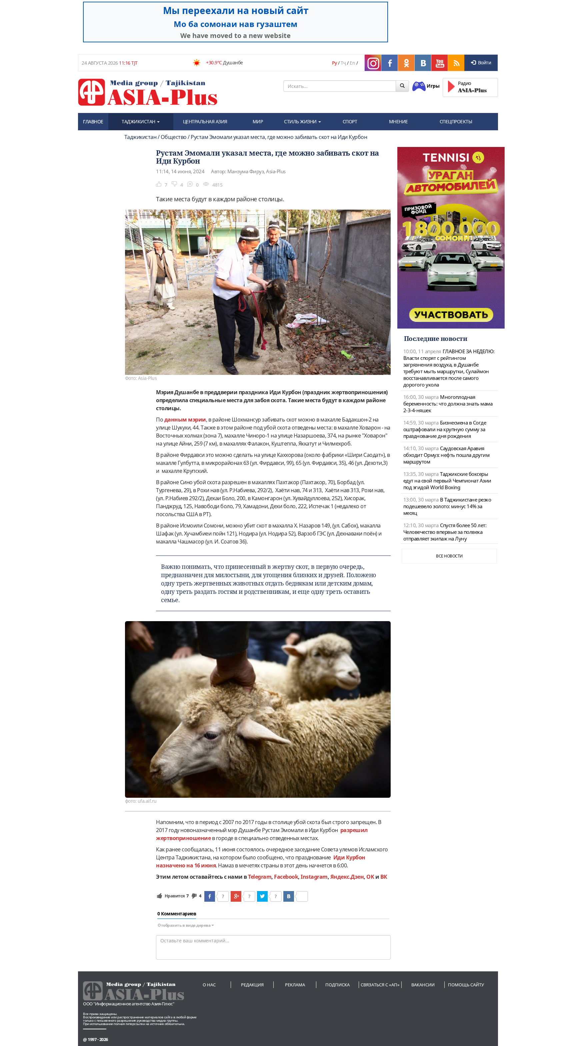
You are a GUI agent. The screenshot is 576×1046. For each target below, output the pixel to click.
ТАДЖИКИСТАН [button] (139, 121)
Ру (334, 63)
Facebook (286, 876)
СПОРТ (350, 121)
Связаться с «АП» (380, 985)
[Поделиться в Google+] (236, 896)
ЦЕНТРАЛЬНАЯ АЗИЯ (205, 121)
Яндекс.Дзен (347, 876)
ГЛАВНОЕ (93, 121)
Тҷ (343, 63)
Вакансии (423, 985)
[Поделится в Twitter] (262, 896)
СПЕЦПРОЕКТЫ (456, 121)
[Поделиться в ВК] (288, 896)
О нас (209, 985)
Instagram (314, 876)
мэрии (197, 419)
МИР (258, 121)
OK (370, 876)
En (352, 63)
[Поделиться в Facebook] (209, 896)
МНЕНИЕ (398, 121)
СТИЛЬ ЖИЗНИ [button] (301, 121)
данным (176, 419)
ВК (383, 876)
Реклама (295, 985)
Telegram (259, 876)
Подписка (337, 985)
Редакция (252, 985)
